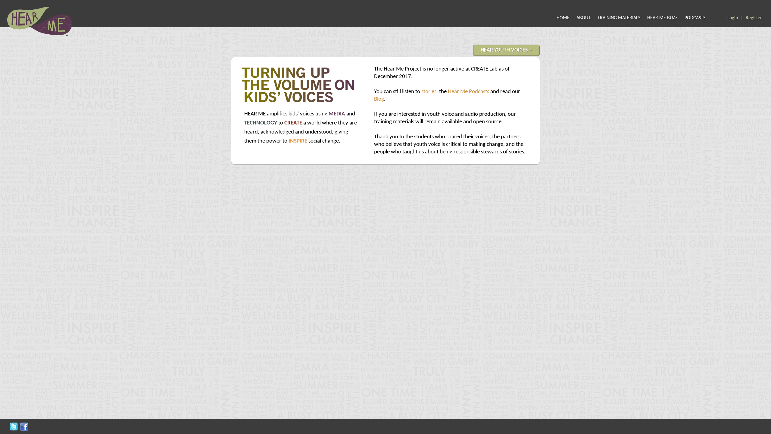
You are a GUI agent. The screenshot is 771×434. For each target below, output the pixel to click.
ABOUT (583, 18)
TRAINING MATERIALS (619, 18)
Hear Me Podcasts (468, 92)
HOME (563, 18)
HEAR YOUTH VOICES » (506, 50)
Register (754, 18)
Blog (379, 99)
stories (428, 92)
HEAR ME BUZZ (662, 18)
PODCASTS (695, 18)
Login (732, 18)
